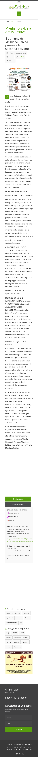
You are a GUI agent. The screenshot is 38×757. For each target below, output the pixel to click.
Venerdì (9, 642)
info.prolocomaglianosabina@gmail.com (20, 541)
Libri (21, 623)
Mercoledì (17, 637)
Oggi (7, 633)
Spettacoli (9, 618)
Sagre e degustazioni (13, 613)
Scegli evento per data (19, 628)
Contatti (15, 749)
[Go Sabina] (8, 22)
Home (29, 747)
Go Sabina (9, 744)
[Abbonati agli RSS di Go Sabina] (23, 753)
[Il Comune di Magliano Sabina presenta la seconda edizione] (19, 79)
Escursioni (26, 613)
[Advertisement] (19, 474)
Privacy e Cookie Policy (25, 749)
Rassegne (19, 618)
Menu (19, 14)
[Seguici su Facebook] (19, 753)
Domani (14, 633)
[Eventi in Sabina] (19, 2)
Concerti (27, 618)
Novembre (17, 647)
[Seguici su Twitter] (17, 753)
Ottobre (8, 647)
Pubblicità (9, 749)
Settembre (25, 642)
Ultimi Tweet (12, 689)
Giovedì (25, 637)
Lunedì (22, 633)
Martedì (8, 637)
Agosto (16, 642)
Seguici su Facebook (16, 697)
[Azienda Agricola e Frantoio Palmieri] (19, 674)
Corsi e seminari (11, 623)
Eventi (12, 22)
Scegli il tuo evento (17, 609)
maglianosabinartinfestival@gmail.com (19, 539)
